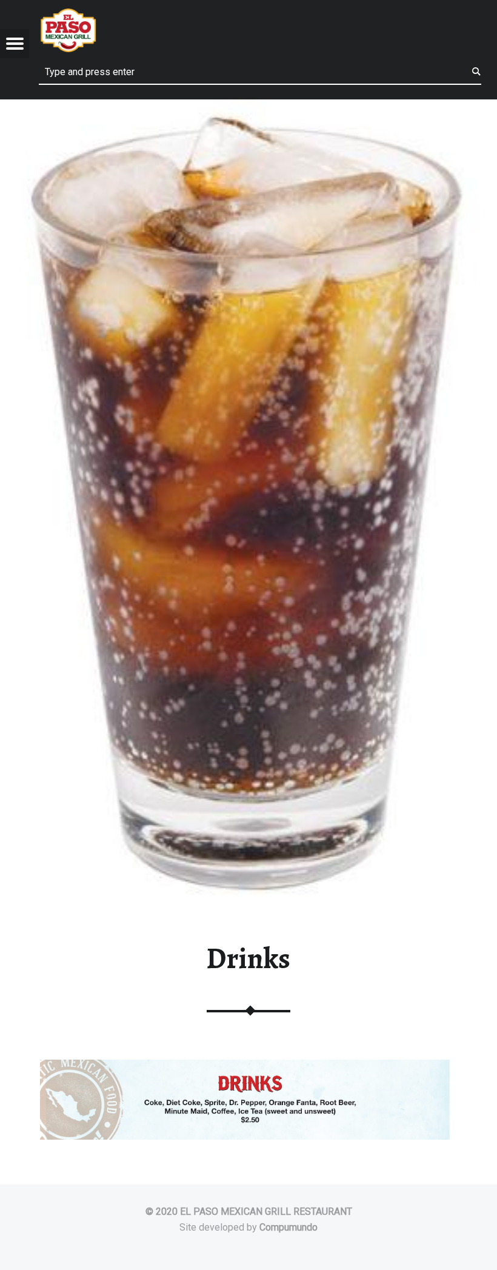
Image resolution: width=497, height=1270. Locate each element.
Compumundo (288, 1227)
